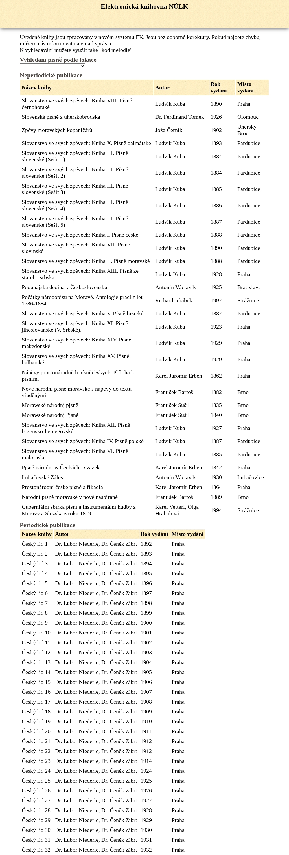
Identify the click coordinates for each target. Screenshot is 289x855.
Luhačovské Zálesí (43, 477)
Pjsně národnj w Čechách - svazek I (62, 467)
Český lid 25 (36, 780)
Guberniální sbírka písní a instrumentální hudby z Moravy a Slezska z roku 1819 (79, 510)
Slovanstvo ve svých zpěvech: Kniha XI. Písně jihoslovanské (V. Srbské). (75, 326)
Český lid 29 (36, 820)
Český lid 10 (36, 632)
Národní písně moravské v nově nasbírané (70, 497)
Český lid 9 (35, 623)
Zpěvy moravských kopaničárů (57, 130)
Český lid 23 (36, 761)
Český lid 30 (36, 830)
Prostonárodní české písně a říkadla (62, 487)
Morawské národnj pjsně (50, 405)
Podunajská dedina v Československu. (65, 287)
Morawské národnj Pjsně (50, 415)
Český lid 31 (36, 840)
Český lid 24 (36, 771)
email (87, 43)
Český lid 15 (36, 682)
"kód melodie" (115, 50)
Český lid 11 (36, 642)
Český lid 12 (36, 652)
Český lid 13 (36, 662)
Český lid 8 (35, 613)
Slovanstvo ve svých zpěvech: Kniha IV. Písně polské (83, 441)
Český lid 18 (36, 711)
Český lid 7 (35, 603)
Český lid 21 (36, 741)
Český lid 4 (35, 573)
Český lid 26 (36, 790)
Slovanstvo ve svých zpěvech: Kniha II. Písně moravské (86, 261)
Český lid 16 (36, 692)
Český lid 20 (36, 731)
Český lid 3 (35, 563)
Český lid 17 (36, 701)
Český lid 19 (36, 721)
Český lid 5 (35, 583)
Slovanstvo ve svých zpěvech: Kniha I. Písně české (80, 235)
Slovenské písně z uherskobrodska (61, 117)
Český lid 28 (36, 810)
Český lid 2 (35, 553)
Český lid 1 (35, 544)
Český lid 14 (36, 672)
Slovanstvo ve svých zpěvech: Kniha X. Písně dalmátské (86, 143)
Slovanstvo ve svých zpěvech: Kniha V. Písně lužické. (83, 313)
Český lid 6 (35, 593)
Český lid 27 (36, 800)
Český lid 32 (36, 850)
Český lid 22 (36, 751)
